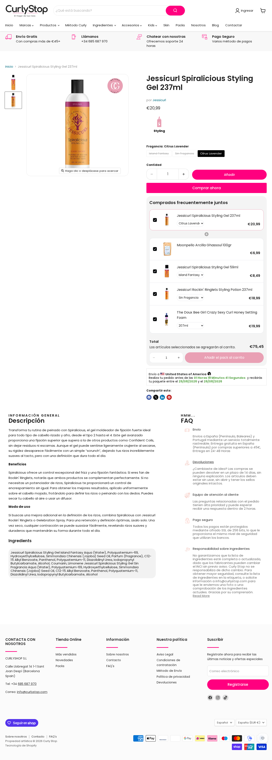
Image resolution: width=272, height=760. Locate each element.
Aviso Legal (165, 654)
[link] (166, 220)
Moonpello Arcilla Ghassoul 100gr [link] (204, 245)
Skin (166, 25)
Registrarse (238, 684)
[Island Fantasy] (159, 158)
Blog (215, 25)
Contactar (233, 25)
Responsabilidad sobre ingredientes (221, 548)
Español (222, 723)
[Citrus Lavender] (212, 158)
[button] (154, 358)
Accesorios (131, 25)
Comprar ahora (206, 187)
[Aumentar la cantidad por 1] (184, 174)
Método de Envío (169, 671)
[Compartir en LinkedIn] (162, 397)
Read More (201, 595)
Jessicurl (159, 100)
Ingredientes (103, 25)
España (249, 723)
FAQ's (110, 666)
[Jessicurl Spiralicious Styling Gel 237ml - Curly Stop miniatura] (13, 82)
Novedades (64, 660)
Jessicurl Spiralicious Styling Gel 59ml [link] (207, 267)
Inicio (9, 25)
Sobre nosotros (117, 654)
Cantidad (154, 165)
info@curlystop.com (32, 692)
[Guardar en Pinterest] (169, 397)
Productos (48, 25)
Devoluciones (203, 462)
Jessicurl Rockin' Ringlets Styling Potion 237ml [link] (214, 289)
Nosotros (198, 25)
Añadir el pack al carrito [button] (224, 357)
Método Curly (75, 25)
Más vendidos (66, 654)
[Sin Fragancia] (185, 158)
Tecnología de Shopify (21, 745)
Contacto (113, 660)
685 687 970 (27, 684)
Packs (180, 25)
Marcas (26, 25)
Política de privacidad (173, 677)
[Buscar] (175, 10)
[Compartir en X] (155, 397)
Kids (151, 25)
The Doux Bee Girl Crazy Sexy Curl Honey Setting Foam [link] (217, 315)
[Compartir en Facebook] (149, 397)
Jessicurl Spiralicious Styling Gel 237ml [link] (208, 215)
